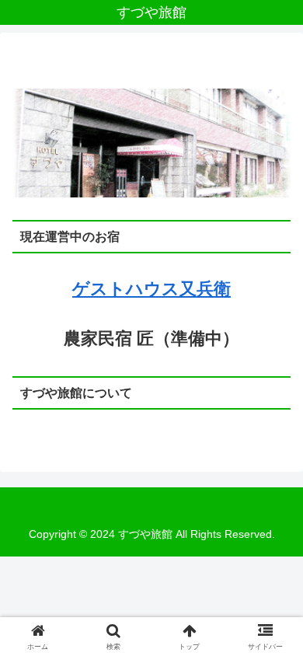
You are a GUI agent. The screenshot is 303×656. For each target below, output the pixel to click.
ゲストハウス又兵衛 (151, 288)
